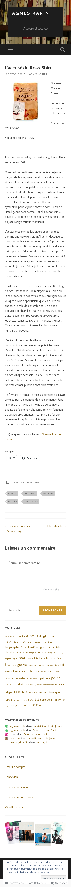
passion (36, 679)
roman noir (11, 700)
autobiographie (35, 642)
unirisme (15, 738)
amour (32, 636)
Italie (57, 665)
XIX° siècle (31, 501)
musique (45, 672)
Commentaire (51, 589)
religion (9, 692)
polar (55, 678)
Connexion (11, 777)
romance (34, 692)
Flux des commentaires (19, 797)
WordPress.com (15, 807)
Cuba (23, 647)
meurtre (48, 493)
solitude (45, 699)
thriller (53, 700)
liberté (16, 671)
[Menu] (10, 49)
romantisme (22, 700)
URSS (30, 705)
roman (21, 692)
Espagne (61, 653)
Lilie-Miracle (56, 526)
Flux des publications (18, 787)
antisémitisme (12, 642)
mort (37, 671)
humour (50, 665)
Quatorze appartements (44, 685)
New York (54, 672)
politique (9, 684)
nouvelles (20, 678)
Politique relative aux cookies (34, 872)
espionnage (11, 658)
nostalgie (9, 678)
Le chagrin (42, 742)
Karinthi (9, 672)
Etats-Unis (31, 658)
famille (42, 658)
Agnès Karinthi (35, 13)
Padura (29, 679)
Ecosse (12, 493)
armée (23, 642)
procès (12, 501)
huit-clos (41, 665)
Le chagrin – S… (19, 742)
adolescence (11, 636)
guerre (22, 665)
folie (59, 658)
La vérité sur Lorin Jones (47, 726)
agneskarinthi (38, 74)
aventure (48, 642)
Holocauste (32, 665)
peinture (45, 678)
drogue (32, 653)
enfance (42, 652)
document (22, 653)
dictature (10, 652)
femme (51, 658)
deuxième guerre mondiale (44, 647)
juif (62, 665)
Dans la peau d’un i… (45, 730)
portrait (19, 684)
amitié (22, 636)
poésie (29, 684)
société (34, 699)
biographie (12, 647)
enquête (52, 652)
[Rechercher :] (35, 610)
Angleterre (47, 636)
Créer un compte (15, 767)
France (11, 664)
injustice (30, 493)
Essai (21, 658)
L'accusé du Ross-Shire (26, 483)
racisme (59, 684)
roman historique (49, 692)
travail (24, 705)
